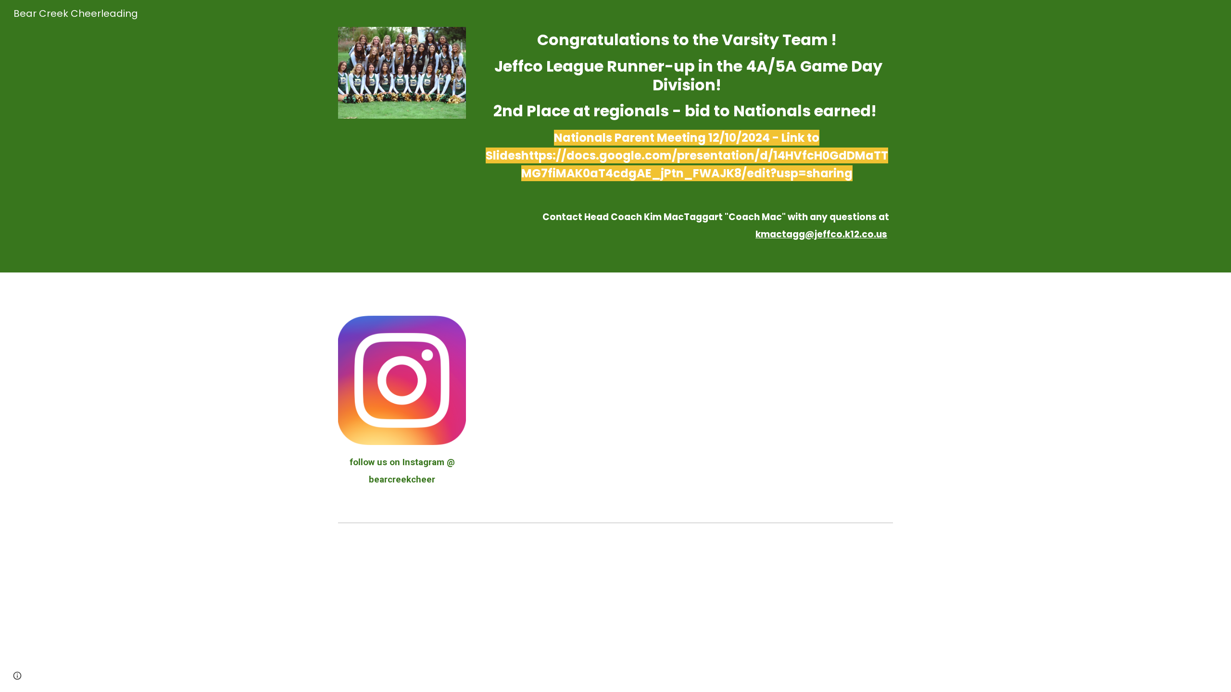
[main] (686, 136)
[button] (17, 675)
